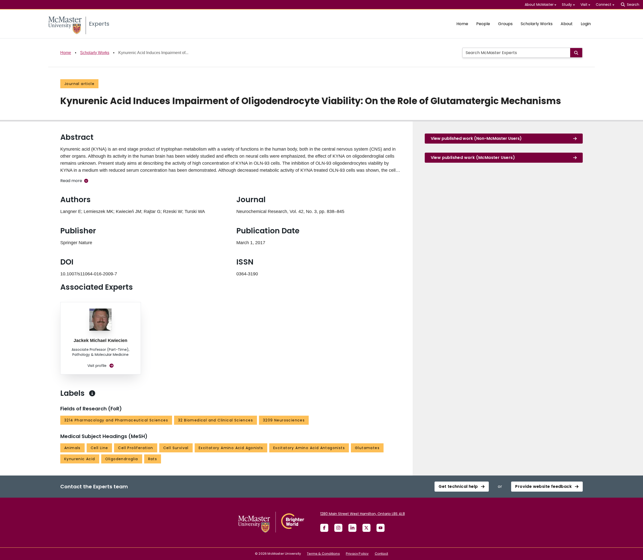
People (483, 24)
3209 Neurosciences (284, 420)
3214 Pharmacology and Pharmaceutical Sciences (116, 420)
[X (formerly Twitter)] (366, 528)
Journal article (79, 83)
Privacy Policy (357, 553)
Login (586, 24)
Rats (152, 458)
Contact (381, 553)
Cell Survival (176, 447)
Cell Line (99, 447)
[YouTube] (381, 528)
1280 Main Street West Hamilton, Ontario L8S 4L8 (362, 514)
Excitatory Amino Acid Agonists (231, 447)
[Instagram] (338, 528)
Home (462, 24)
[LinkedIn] (352, 528)
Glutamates (367, 447)
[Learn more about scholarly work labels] (92, 393)
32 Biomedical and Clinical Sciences (215, 420)
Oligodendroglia (121, 458)
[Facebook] (324, 528)
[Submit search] (576, 52)
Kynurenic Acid (79, 458)
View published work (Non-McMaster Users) (476, 138)
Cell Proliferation (135, 447)
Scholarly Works (537, 24)
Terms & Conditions (323, 553)
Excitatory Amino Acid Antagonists (309, 447)
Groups (505, 24)
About (567, 24)
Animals (72, 447)
